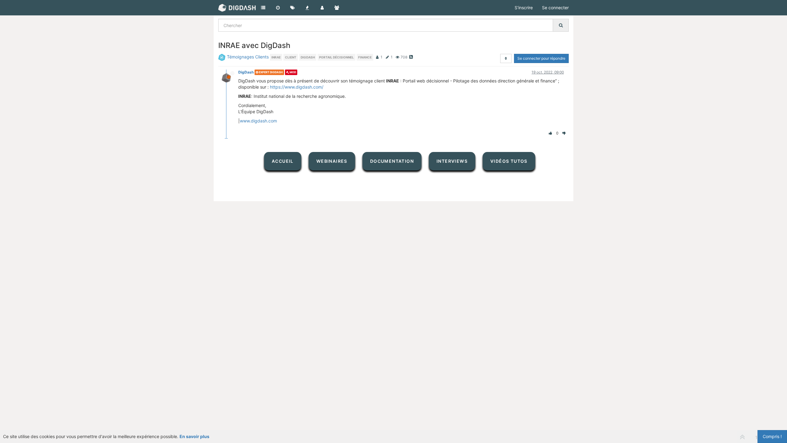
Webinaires (331, 161)
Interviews (452, 161)
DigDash (246, 72)
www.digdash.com (258, 120)
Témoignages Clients (248, 56)
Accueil (283, 161)
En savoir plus (194, 436)
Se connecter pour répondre (541, 58)
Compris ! (772, 436)
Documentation (392, 161)
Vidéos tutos (509, 161)
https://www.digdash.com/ (296, 87)
